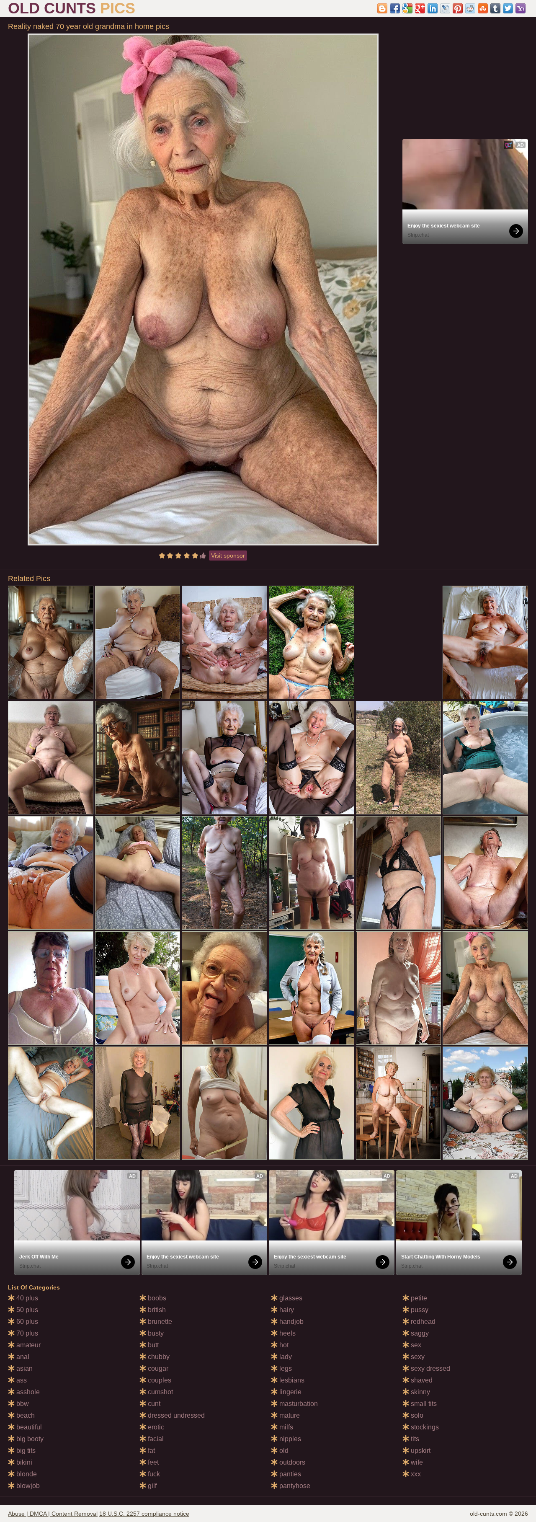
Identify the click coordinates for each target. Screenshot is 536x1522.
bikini (23, 1462)
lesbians (291, 1380)
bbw (22, 1403)
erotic (155, 1427)
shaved (421, 1380)
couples (158, 1380)
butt (152, 1345)
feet (152, 1462)
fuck (153, 1474)
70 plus (26, 1333)
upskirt (419, 1450)
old (283, 1450)
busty (155, 1333)
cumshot (159, 1391)
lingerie (290, 1391)
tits (414, 1438)
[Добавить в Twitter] (508, 8)
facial (155, 1438)
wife (416, 1462)
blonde (26, 1474)
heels (287, 1333)
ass (21, 1380)
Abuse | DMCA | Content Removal (53, 1513)
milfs (285, 1427)
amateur (28, 1345)
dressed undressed (175, 1415)
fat (150, 1450)
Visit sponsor (228, 555)
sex (415, 1345)
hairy (286, 1309)
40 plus (26, 1298)
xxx (415, 1474)
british (156, 1309)
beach (25, 1415)
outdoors (291, 1462)
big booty (29, 1438)
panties (289, 1474)
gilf (151, 1485)
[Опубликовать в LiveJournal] (445, 8)
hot (283, 1345)
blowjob (27, 1485)
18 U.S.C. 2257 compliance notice (144, 1513)
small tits (423, 1403)
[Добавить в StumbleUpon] (483, 8)
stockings (424, 1427)
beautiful (28, 1427)
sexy (417, 1356)
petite (418, 1298)
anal (22, 1356)
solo (416, 1415)
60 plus (26, 1321)
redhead (422, 1321)
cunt (153, 1403)
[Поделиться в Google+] (420, 8)
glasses (290, 1298)
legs (285, 1368)
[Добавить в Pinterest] (458, 8)
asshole (27, 1391)
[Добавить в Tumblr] (495, 8)
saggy (419, 1333)
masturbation (298, 1403)
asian (24, 1368)
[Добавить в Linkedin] (433, 8)
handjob (291, 1321)
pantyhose (294, 1485)
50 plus (26, 1309)
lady (285, 1356)
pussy (418, 1309)
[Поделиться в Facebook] (395, 8)
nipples (289, 1438)
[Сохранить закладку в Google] (407, 8)
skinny (419, 1391)
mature (289, 1415)
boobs (156, 1298)
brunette (159, 1321)
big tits (25, 1450)
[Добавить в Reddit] (470, 8)
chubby (158, 1356)
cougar (157, 1368)
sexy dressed (429, 1368)
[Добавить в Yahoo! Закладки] (520, 8)
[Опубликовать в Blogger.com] (382, 8)
